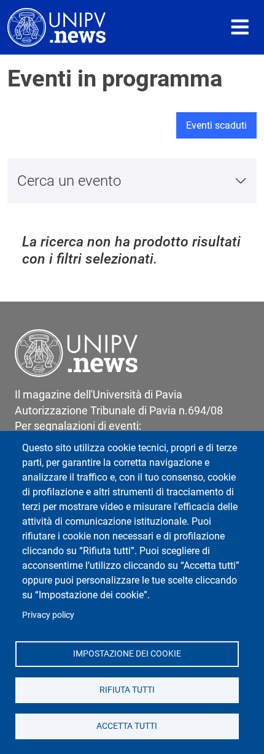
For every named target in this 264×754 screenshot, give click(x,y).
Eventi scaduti (216, 125)
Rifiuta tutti (127, 690)
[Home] (56, 27)
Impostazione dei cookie (127, 653)
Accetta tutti (126, 726)
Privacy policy (48, 615)
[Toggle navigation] (240, 27)
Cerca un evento (69, 180)
